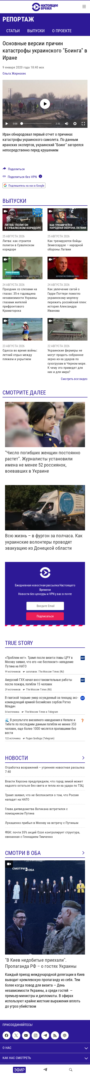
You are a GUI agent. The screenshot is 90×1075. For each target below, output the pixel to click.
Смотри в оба (23, 853)
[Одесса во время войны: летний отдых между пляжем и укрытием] (22, 329)
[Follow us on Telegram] (45, 1035)
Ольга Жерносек (14, 73)
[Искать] (70, 1069)
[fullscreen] (83, 123)
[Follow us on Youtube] (26, 1035)
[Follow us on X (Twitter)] (16, 1035)
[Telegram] (45, 1069)
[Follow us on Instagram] (36, 1035)
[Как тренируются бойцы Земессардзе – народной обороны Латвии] (67, 219)
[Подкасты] (65, 1035)
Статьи (13, 30)
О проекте (62, 30)
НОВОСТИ (16, 758)
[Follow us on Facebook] (6, 1035)
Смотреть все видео (74, 379)
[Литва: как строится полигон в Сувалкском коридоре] (22, 219)
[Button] (14, 170)
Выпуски (36, 30)
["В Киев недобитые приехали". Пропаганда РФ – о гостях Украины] (45, 907)
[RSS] (55, 1035)
